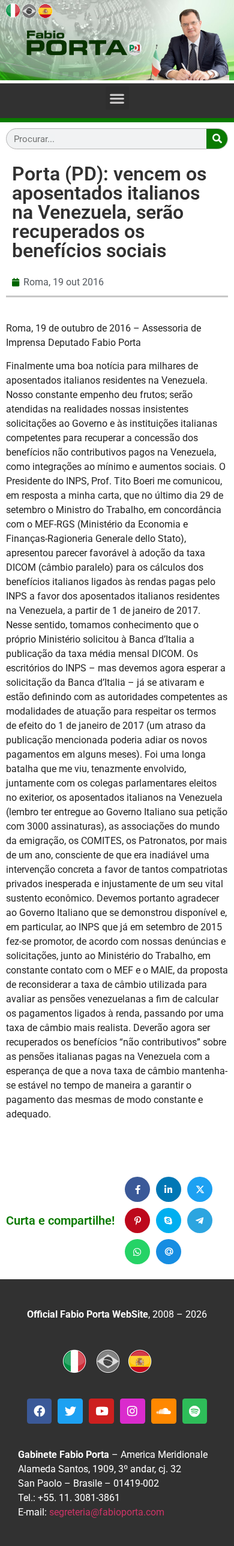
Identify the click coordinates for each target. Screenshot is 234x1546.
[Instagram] (132, 1411)
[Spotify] (195, 1411)
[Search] (216, 139)
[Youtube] (101, 1411)
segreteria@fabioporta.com (106, 1512)
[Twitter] (70, 1411)
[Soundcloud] (163, 1411)
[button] (117, 98)
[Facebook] (39, 1411)
